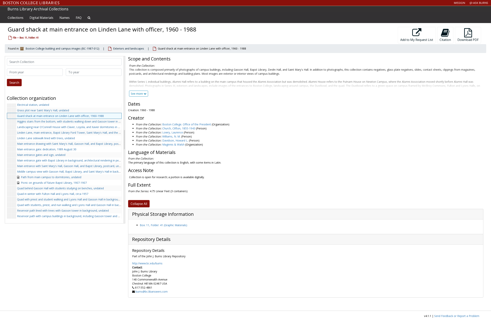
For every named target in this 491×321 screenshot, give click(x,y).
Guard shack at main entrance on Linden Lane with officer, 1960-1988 (60, 116)
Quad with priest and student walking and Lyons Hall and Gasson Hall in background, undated (75, 199)
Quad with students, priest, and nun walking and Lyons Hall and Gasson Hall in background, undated (79, 205)
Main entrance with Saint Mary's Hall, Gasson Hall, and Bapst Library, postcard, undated (71, 166)
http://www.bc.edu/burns (147, 263)
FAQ (79, 18)
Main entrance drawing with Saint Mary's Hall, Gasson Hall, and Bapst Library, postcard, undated (77, 144)
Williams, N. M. (171, 136)
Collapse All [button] (139, 204)
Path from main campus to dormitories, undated (51, 177)
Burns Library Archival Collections (37, 9)
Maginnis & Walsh (173, 144)
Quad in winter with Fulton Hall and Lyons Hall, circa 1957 (52, 194)
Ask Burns (480, 3)
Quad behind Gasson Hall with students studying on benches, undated (60, 188)
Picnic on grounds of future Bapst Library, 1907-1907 (54, 182)
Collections (15, 18)
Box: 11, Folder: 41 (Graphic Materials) (163, 225)
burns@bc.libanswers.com (152, 291)
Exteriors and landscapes (128, 48)
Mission (459, 3)
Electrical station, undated (33, 105)
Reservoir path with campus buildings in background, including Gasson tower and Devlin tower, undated (81, 216)
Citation (445, 40)
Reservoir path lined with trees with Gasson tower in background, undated (63, 210)
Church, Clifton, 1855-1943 (178, 128)
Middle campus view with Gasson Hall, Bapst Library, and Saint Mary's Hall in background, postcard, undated (84, 171)
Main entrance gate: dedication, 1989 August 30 (46, 149)
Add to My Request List (416, 40)
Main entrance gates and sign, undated (41, 155)
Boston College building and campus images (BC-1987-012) (62, 48)
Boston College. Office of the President (186, 124)
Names (64, 18)
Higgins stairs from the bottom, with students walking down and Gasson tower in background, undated (81, 121)
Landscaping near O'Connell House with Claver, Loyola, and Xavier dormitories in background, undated (80, 127)
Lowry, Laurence (172, 132)
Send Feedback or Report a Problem (456, 316)
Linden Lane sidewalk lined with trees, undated (46, 138)
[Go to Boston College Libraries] (31, 3)
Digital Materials (41, 18)
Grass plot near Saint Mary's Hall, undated (43, 110)
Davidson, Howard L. (175, 140)
